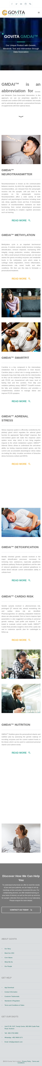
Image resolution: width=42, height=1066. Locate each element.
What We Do (9, 962)
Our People (8, 966)
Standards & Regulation (12, 1001)
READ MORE (19, 220)
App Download (9, 987)
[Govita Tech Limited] (14, 12)
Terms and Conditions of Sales (14, 1005)
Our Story (8, 948)
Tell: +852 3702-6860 (11, 1033)
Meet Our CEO (9, 953)
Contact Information (11, 992)
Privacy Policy (26, 1061)
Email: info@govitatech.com (14, 1042)
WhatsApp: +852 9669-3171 (14, 1037)
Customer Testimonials (12, 996)
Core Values (8, 957)
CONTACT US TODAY (19, 910)
